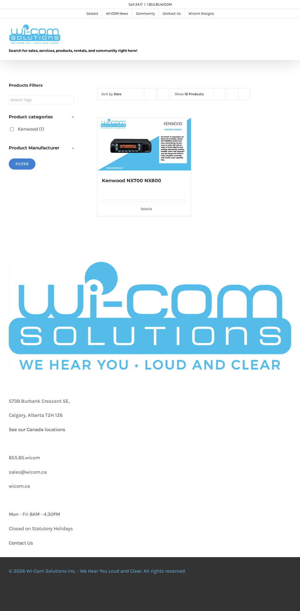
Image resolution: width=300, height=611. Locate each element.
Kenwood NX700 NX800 (131, 180)
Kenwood (31, 129)
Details (146, 209)
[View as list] (244, 94)
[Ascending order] (163, 94)
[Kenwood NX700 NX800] (144, 144)
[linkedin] (156, 593)
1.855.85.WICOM (159, 4)
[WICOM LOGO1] (150, 226)
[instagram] (144, 593)
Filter (22, 164)
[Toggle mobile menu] (289, 30)
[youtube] (168, 593)
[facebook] (119, 593)
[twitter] (131, 593)
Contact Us (21, 543)
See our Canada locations (37, 429)
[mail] (181, 593)
